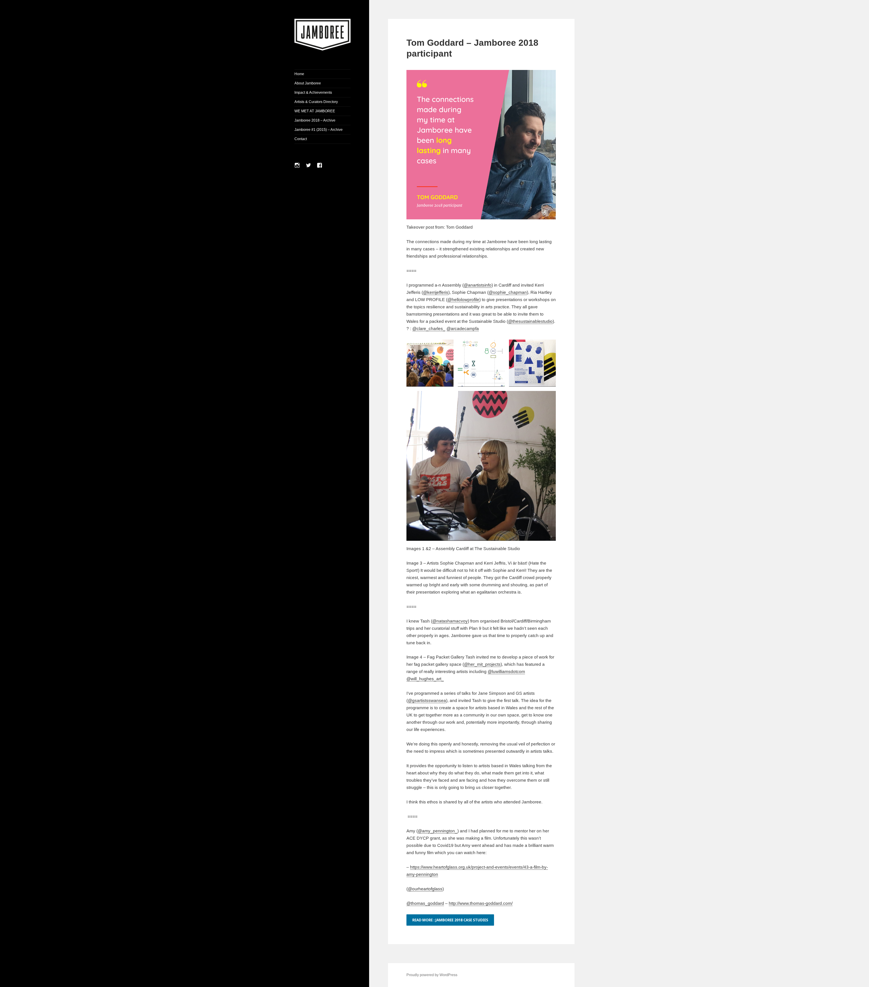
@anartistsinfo (478, 285)
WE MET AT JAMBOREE (314, 111)
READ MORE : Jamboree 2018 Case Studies (450, 920)
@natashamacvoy (450, 621)
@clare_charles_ (428, 328)
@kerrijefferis (435, 292)
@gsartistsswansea (427, 700)
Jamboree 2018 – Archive (314, 120)
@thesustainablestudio (530, 321)
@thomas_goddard (425, 903)
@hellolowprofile (463, 299)
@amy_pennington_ (437, 831)
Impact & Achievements (313, 92)
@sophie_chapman (508, 292)
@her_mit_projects (482, 664)
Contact (300, 139)
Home (299, 74)
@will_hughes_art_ (425, 678)
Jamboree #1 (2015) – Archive (318, 130)
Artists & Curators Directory (316, 102)
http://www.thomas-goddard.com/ (481, 903)
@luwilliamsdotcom (506, 671)
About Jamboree (307, 83)
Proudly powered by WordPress (431, 975)
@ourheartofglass (425, 888)
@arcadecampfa (462, 328)
